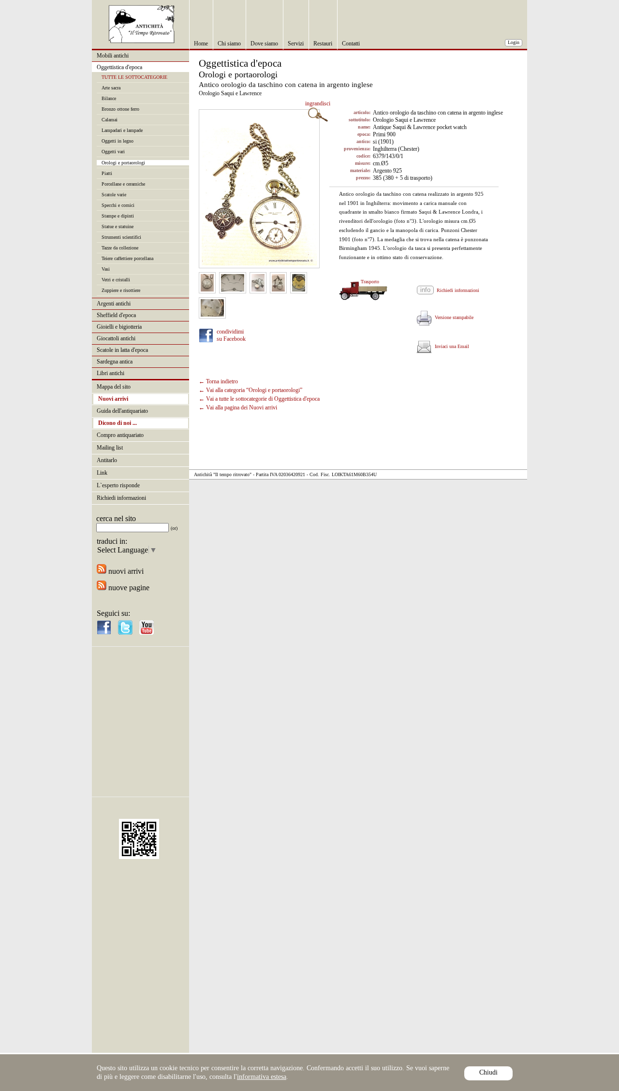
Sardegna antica (115, 361)
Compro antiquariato (120, 435)
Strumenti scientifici (121, 237)
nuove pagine (127, 587)
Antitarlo (107, 460)
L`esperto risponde (118, 485)
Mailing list (110, 447)
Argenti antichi (114, 303)
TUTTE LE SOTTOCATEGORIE (134, 77)
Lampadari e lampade (122, 130)
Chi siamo (229, 43)
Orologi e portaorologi (123, 162)
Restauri (322, 43)
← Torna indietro (218, 381)
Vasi (106, 269)
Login (513, 42)
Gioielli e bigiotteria (119, 326)
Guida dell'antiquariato (122, 410)
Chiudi (488, 1072)
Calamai (110, 119)
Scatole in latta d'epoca (122, 350)
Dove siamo (264, 43)
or (174, 528)
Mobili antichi (113, 55)
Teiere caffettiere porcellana (127, 258)
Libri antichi (110, 373)
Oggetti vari (113, 151)
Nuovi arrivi (113, 398)
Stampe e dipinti (118, 215)
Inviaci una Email (450, 346)
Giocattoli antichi (116, 338)
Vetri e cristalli (116, 279)
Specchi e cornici (118, 205)
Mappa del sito (114, 386)
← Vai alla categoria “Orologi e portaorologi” (250, 390)
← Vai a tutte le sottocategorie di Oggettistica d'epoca (259, 398)
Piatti (107, 173)
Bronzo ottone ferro (120, 109)
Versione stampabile (452, 317)
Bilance (109, 98)
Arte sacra (111, 87)
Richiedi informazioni (121, 498)
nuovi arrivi (125, 571)
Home (201, 43)
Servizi (296, 43)
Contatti (351, 43)
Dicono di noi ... (117, 423)
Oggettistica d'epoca (119, 67)
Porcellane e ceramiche (123, 184)
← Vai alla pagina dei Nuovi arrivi (238, 407)
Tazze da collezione (120, 247)
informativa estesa (261, 1076)
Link (102, 472)
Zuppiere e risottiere (121, 290)
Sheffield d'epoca (116, 315)
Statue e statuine (117, 226)
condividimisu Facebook (231, 335)
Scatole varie (114, 194)
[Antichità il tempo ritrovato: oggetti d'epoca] (141, 41)
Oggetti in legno (117, 141)
